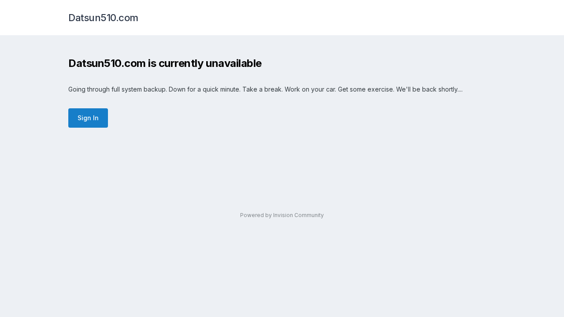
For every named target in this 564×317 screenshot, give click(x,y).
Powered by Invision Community (282, 215)
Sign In (88, 118)
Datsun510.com (103, 17)
